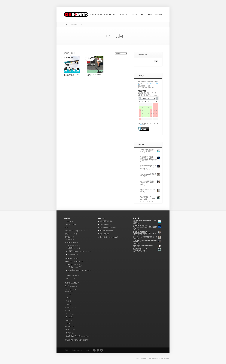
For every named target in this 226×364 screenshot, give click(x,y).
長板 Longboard (70, 289)
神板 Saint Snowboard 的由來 (109, 237)
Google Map (149, 83)
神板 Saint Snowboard (73, 262)
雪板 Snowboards (71, 276)
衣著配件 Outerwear (72, 265)
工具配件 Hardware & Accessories (78, 251)
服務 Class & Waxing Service (74, 231)
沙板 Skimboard (70, 234)
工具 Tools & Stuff (72, 246)
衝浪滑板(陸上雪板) (71, 283)
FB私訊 (140, 125)
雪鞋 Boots (69, 279)
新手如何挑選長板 (105, 224)
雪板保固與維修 (104, 234)
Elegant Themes (148, 358)
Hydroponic (70, 307)
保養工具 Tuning (73, 248)
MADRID (69, 314)
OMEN (68, 320)
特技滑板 (69, 333)
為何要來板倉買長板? (106, 221)
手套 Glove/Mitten (73, 267)
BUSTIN (68, 295)
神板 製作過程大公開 (106, 231)
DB (67, 298)
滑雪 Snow (68, 237)
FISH (67, 301)
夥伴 (66, 227)
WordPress (166, 358)
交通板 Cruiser (70, 330)
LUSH (68, 311)
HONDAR (69, 304)
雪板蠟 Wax (71, 254)
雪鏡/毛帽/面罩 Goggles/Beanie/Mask (79, 270)
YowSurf (69, 326)
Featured (68, 221)
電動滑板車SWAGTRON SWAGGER (76, 340)
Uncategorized (69, 224)
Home (65, 24)
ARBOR (68, 291)
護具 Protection (70, 286)
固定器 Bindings (71, 242)
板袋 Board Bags (71, 258)
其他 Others (70, 239)
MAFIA (68, 317)
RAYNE (68, 323)
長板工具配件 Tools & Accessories (77, 336)
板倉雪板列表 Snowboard (108, 227)
